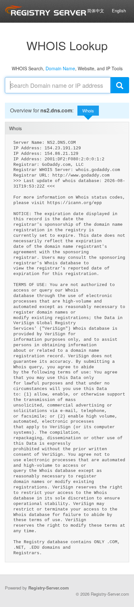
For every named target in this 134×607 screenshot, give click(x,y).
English (119, 10)
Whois (88, 111)
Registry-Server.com (48, 588)
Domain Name (60, 68)
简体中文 (95, 10)
